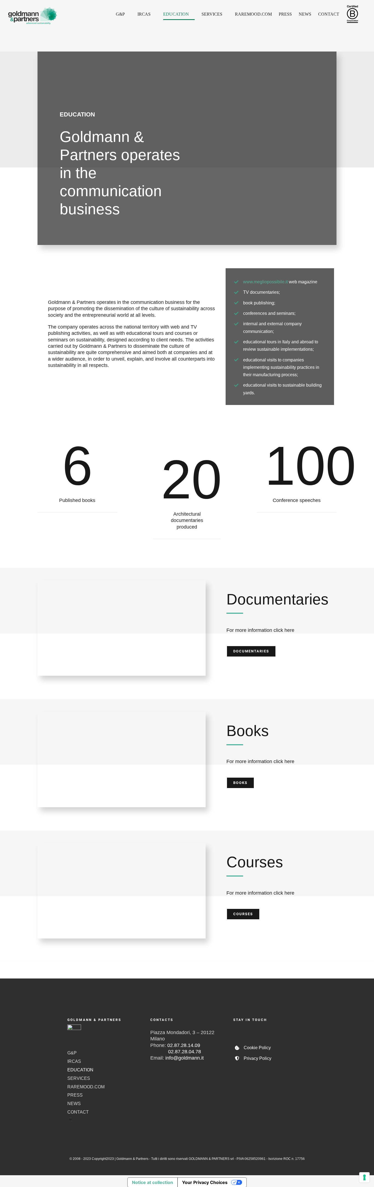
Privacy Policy (257, 1058)
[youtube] (281, 1032)
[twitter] (253, 1032)
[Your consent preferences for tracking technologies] (364, 1177)
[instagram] (267, 1032)
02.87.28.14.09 (183, 1045)
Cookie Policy (257, 1047)
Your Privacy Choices (205, 1182)
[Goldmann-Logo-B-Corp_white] (74, 1027)
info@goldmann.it (184, 1058)
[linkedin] (296, 1032)
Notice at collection (152, 1182)
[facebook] (239, 1032)
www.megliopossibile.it (265, 281)
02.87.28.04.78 (175, 1051)
